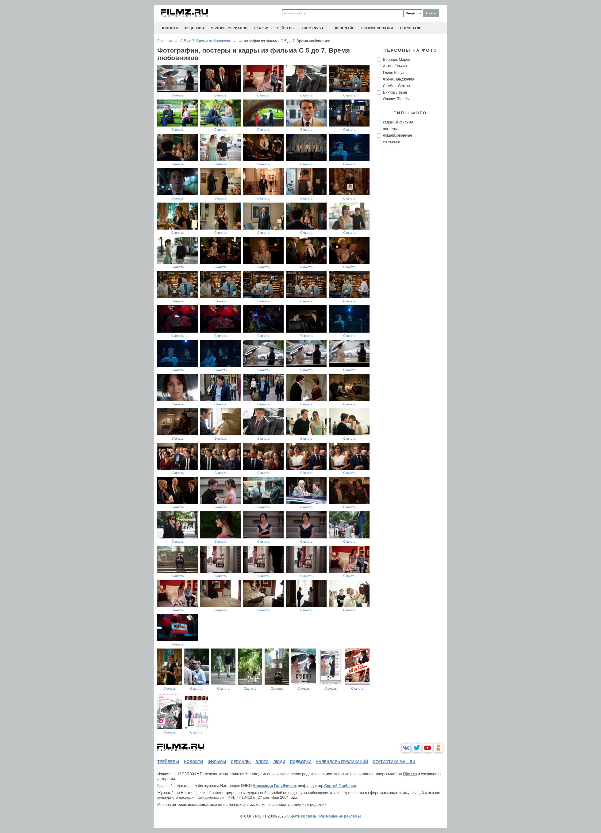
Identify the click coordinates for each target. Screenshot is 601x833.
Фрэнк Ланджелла (398, 79)
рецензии (194, 28)
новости (169, 28)
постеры (390, 129)
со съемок (392, 142)
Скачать (177, 95)
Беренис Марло (396, 59)
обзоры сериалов (229, 28)
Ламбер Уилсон (396, 86)
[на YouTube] (427, 748)
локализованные (397, 135)
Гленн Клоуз (393, 73)
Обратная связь (301, 816)
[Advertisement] (412, 226)
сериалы (241, 762)
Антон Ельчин (395, 66)
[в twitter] (416, 748)
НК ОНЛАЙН (344, 28)
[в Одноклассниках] (438, 748)
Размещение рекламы (340, 816)
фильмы (217, 762)
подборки (301, 762)
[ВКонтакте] (406, 748)
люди (279, 762)
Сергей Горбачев (340, 786)
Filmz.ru (410, 774)
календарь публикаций (342, 762)
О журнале (410, 28)
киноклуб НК (314, 28)
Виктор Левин (395, 92)
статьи (261, 28)
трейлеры (285, 28)
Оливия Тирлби (396, 99)
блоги (262, 762)
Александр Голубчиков (274, 786)
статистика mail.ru (394, 762)
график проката (377, 28)
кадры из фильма (398, 122)
